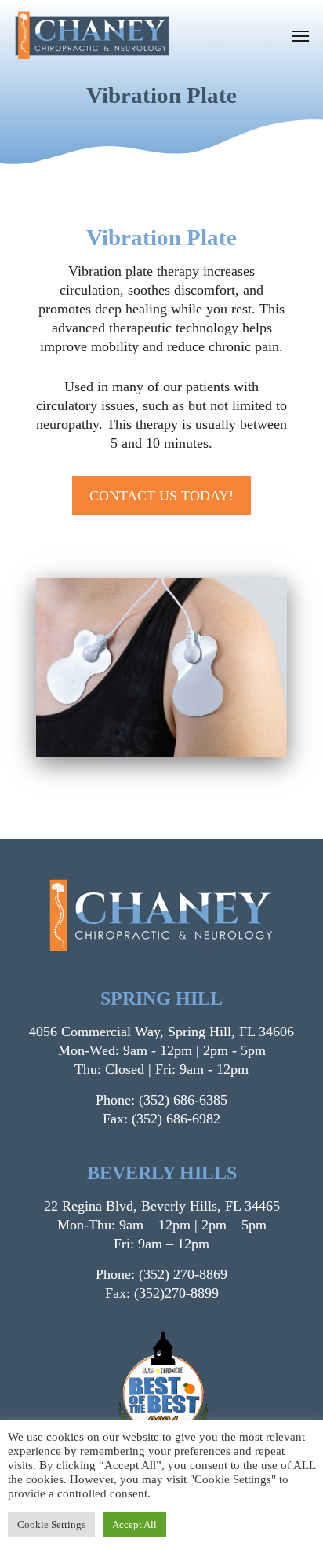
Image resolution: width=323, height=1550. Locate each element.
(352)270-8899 (176, 1293)
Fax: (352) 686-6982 (161, 1119)
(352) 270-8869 (183, 1274)
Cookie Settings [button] (51, 1524)
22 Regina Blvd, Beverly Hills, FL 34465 (162, 1206)
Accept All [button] (134, 1524)
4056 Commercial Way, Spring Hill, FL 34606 (161, 1031)
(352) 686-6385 (183, 1100)
